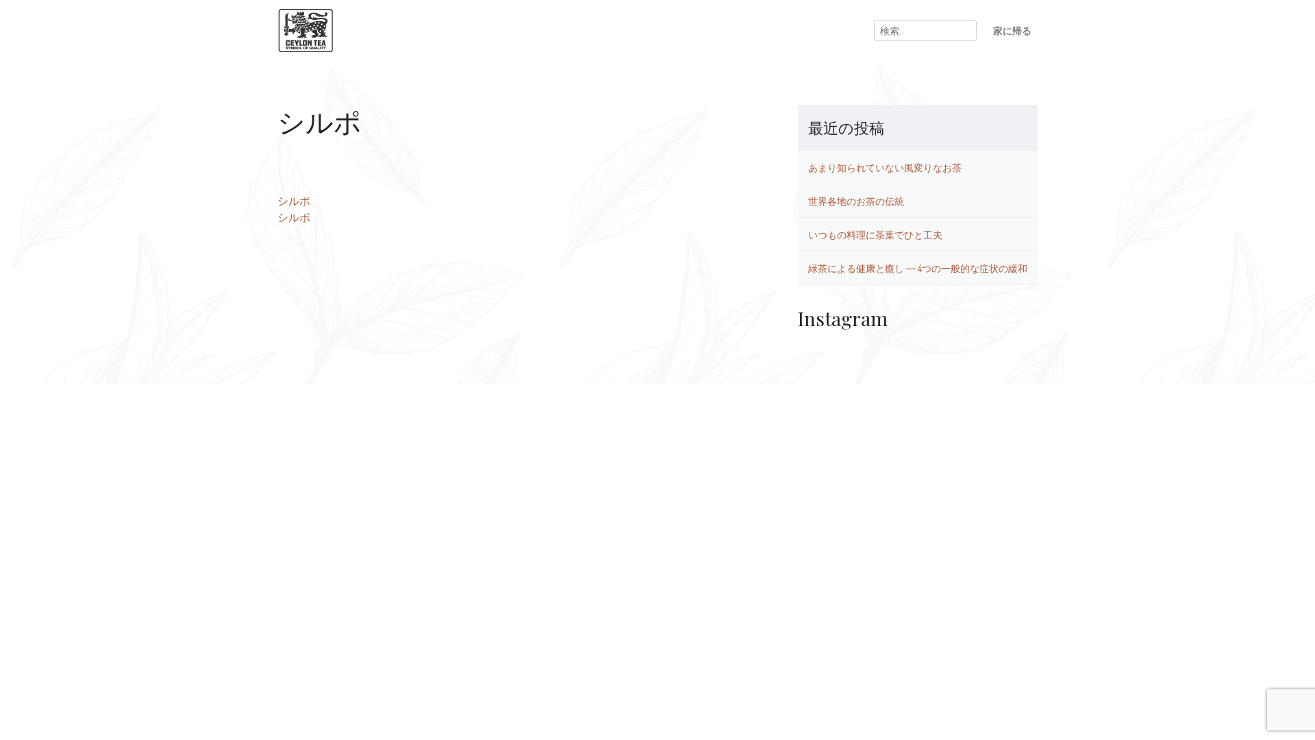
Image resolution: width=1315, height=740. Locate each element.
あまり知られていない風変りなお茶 (885, 167)
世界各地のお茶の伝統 (856, 201)
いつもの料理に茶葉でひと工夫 (875, 234)
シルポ (293, 201)
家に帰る (1012, 30)
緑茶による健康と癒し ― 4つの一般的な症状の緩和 (917, 268)
